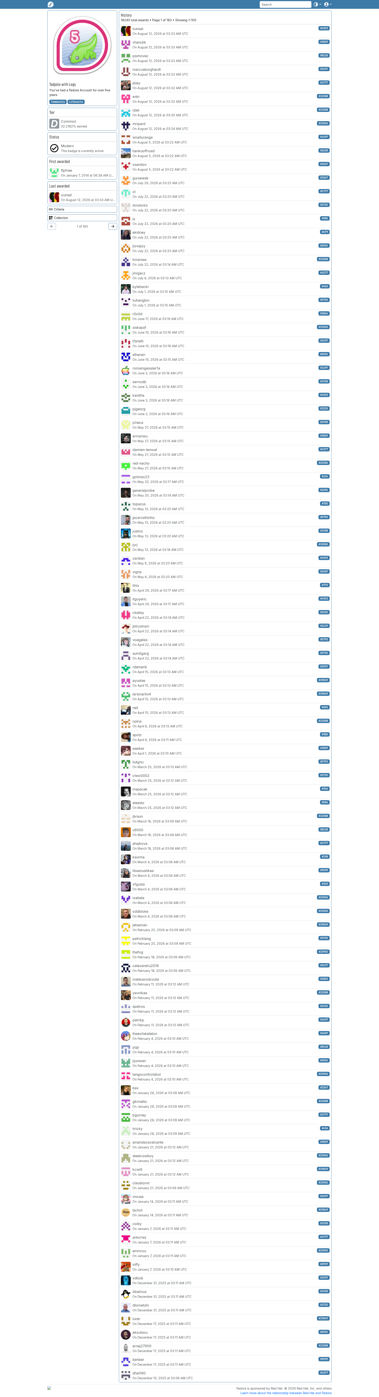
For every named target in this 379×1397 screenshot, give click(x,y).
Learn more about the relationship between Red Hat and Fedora (286, 1393)
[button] (317, 4)
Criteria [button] (59, 209)
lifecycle (76, 102)
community (58, 102)
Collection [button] (61, 218)
